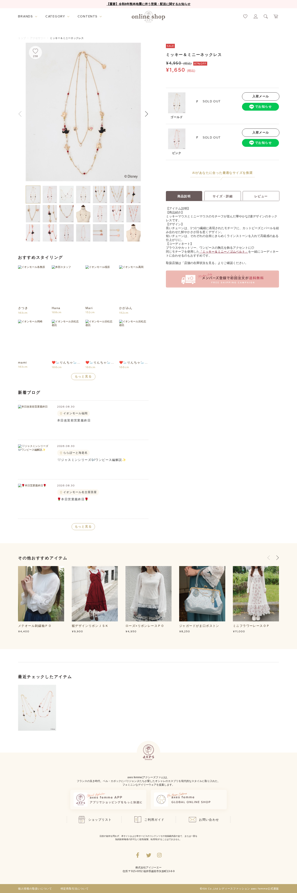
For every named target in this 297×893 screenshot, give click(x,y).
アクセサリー (38, 38)
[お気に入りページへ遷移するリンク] (245, 16)
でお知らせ (263, 106)
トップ (22, 38)
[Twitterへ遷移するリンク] (148, 855)
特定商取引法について (75, 888)
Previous (269, 557)
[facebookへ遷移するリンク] (137, 855)
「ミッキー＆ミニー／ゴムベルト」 (223, 251)
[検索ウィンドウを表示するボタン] (266, 16)
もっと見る (83, 376)
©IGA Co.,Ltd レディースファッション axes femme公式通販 (239, 888)
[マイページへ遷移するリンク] (256, 16)
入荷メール (260, 96)
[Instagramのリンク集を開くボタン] (159, 855)
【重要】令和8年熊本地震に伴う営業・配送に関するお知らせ (148, 4)
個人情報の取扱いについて (35, 888)
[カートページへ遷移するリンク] (276, 16)
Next (145, 114)
